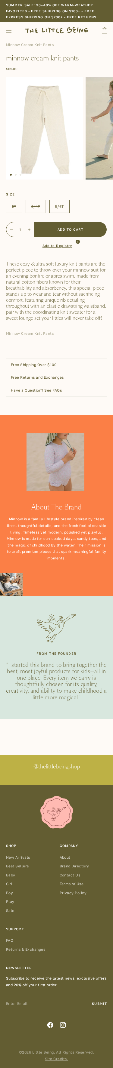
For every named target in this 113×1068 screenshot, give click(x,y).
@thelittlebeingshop (56, 767)
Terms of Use (72, 884)
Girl (9, 884)
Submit (99, 1003)
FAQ (9, 940)
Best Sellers (17, 866)
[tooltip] (78, 242)
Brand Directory (74, 866)
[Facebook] (50, 1025)
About (65, 857)
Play (10, 901)
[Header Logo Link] (56, 30)
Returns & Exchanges (25, 949)
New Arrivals (18, 857)
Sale (10, 910)
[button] (11, 175)
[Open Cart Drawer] (104, 30)
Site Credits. (56, 1059)
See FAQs (52, 390)
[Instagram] (63, 1025)
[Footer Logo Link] (57, 812)
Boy (9, 893)
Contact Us (70, 875)
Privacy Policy (73, 893)
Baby (10, 875)
